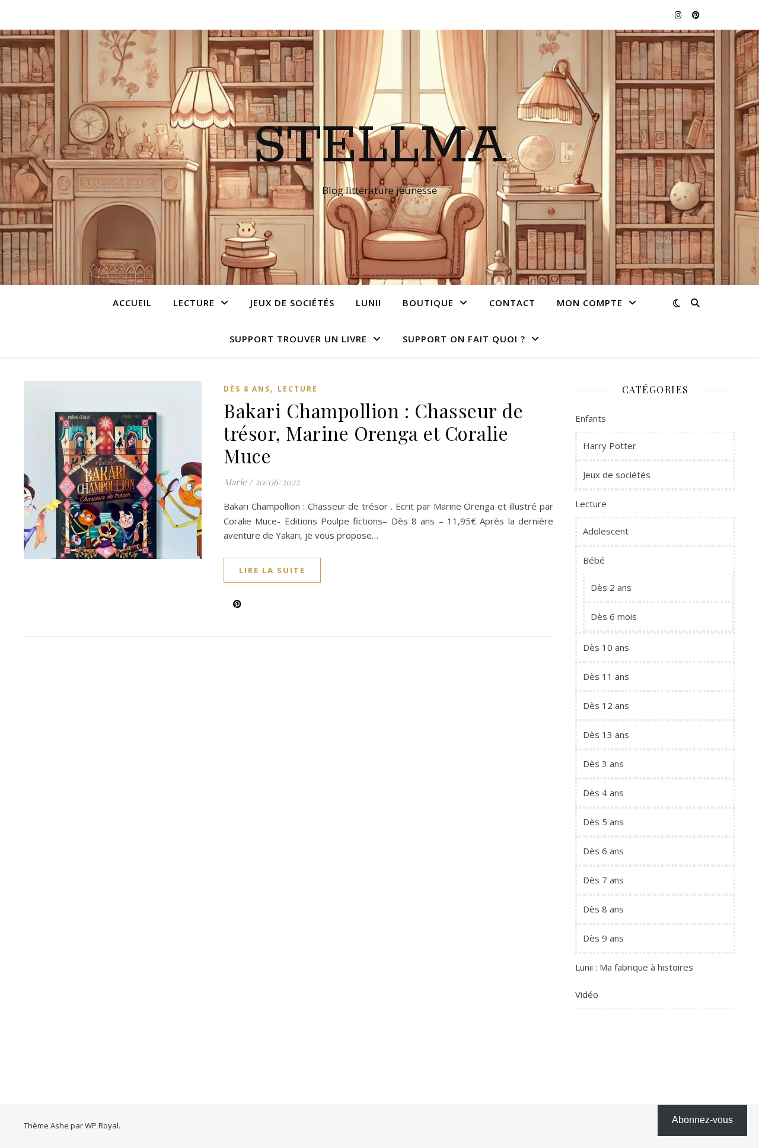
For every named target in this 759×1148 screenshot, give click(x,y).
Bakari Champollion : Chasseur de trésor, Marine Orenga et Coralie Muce (373, 432)
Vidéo (586, 994)
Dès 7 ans (603, 880)
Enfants (590, 418)
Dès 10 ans (606, 647)
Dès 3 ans (603, 763)
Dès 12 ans (606, 705)
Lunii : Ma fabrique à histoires (634, 967)
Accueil (132, 303)
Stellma (380, 146)
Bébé (594, 560)
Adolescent (606, 531)
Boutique (428, 303)
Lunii (368, 303)
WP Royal (102, 1125)
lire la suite (272, 570)
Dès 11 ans (606, 676)
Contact (512, 303)
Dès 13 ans (606, 734)
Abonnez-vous (702, 1120)
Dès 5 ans (603, 822)
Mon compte (590, 303)
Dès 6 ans (603, 851)
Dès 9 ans (603, 938)
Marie (235, 482)
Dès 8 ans (247, 389)
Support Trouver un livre (298, 339)
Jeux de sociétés (292, 303)
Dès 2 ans (611, 587)
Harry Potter (609, 445)
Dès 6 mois (614, 616)
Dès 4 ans (603, 793)
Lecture (194, 303)
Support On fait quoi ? (464, 339)
